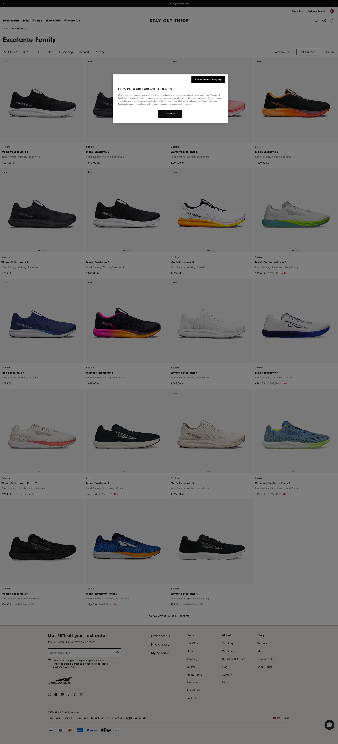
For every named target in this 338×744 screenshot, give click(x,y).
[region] (170, 98)
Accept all (170, 114)
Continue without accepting (208, 80)
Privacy (213, 95)
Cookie (121, 98)
